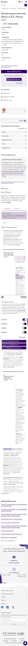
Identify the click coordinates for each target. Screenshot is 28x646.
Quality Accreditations (10, 638)
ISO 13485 (5, 640)
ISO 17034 (22, 640)
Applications (5, 8)
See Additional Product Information (9, 66)
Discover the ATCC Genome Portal (10, 522)
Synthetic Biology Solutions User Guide (11, 534)
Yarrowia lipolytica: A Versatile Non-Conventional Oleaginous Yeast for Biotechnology (14, 515)
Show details (22, 337)
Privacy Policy (21, 310)
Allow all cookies (14, 341)
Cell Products (13, 8)
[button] (26, 5)
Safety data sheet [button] (7, 100)
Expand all (23, 128)
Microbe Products (22, 8)
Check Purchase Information (14, 79)
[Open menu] (2, 2)
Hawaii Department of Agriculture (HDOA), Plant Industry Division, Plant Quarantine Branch (13, 173)
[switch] (24, 324)
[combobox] (13, 5)
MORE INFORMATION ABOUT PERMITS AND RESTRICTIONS (13, 182)
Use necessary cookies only (14, 348)
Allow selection (14, 344)
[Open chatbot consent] (25, 643)
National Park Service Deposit (9, 537)
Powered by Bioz (5, 493)
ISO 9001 (21, 638)
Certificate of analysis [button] (8, 97)
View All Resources (8, 541)
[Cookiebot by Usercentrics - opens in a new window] (20, 297)
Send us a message (14, 562)
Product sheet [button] (6, 93)
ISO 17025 (14, 640)
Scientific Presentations (7, 531)
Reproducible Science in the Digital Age (11, 519)
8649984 (8, 202)
